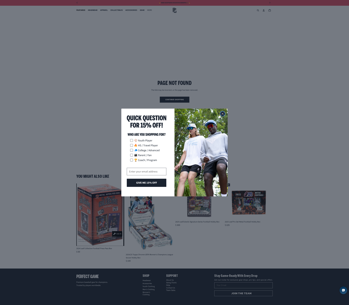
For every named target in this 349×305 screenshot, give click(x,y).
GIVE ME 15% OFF (146, 183)
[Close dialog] (222, 113)
